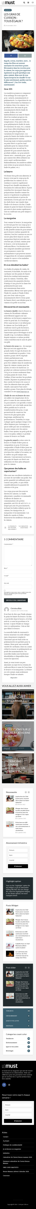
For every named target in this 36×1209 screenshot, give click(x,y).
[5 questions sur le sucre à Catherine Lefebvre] (18, 736)
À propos (6, 1141)
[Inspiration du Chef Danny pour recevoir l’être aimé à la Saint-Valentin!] (10, 798)
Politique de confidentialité (12, 1145)
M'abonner (18, 866)
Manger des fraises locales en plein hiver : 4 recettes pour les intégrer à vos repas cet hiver (23, 812)
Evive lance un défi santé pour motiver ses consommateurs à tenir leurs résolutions (23, 826)
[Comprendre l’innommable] (18, 704)
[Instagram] (9, 1085)
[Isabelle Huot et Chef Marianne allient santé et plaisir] (10, 945)
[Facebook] (4, 1085)
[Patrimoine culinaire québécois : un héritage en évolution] (18, 768)
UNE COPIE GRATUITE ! (11, 1167)
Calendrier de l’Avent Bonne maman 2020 (17, 1157)
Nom (6, 568)
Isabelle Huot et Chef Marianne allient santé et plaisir (23, 945)
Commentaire (8, 544)
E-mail (6, 575)
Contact (5, 1137)
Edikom (26, 1204)
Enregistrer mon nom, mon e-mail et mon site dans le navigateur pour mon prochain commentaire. (17, 593)
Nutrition (8, 10)
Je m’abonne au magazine (12, 1149)
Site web (6, 583)
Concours (6, 1175)
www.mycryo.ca (22, 391)
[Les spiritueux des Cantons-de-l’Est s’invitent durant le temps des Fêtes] (10, 953)
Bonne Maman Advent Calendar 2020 (16, 1171)
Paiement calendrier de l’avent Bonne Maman (16, 1162)
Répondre (13, 678)
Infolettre (6, 1153)
